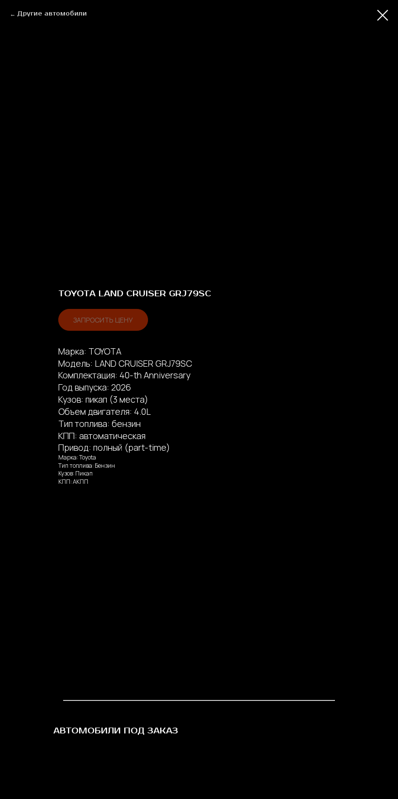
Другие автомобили (52, 13)
